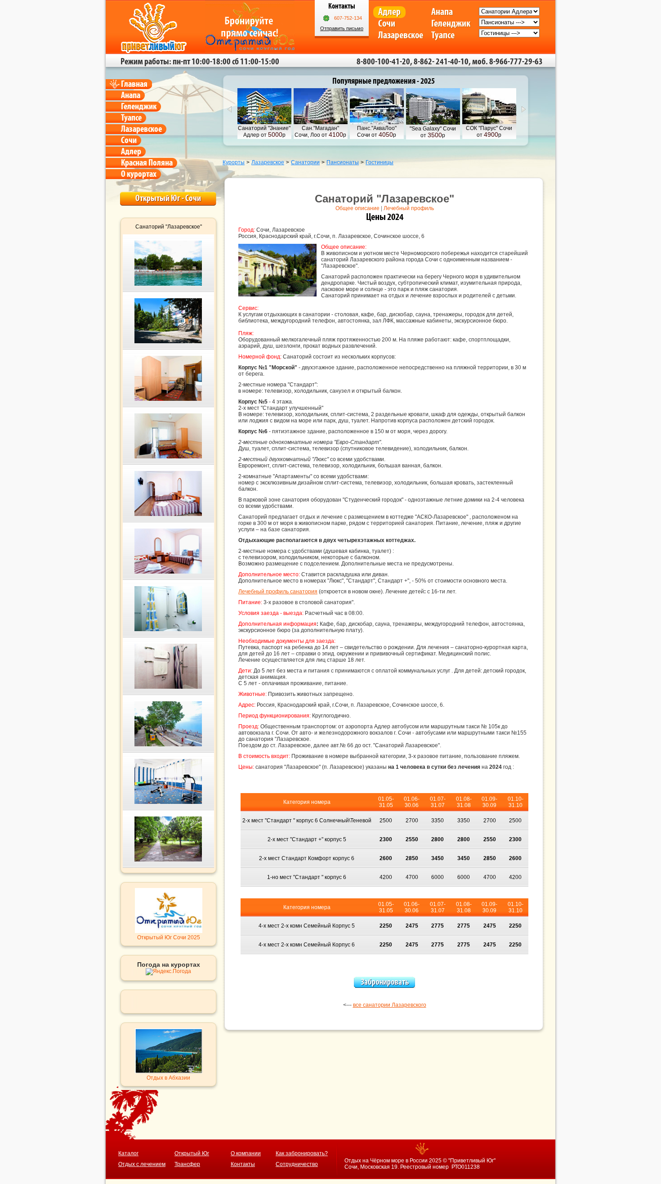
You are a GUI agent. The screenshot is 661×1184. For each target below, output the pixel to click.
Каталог (128, 1153)
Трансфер (187, 1164)
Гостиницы (379, 162)
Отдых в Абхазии (168, 1078)
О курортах (138, 174)
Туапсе (443, 35)
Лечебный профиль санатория (277, 591)
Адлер (389, 12)
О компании (246, 1153)
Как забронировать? (302, 1153)
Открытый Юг (191, 1153)
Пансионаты (342, 162)
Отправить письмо (341, 28)
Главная (134, 84)
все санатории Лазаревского (389, 1005)
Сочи (386, 23)
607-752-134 (348, 18)
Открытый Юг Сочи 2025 (168, 937)
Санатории (305, 162)
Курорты (234, 162)
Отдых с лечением (141, 1164)
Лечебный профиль (409, 208)
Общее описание (357, 208)
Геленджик (450, 23)
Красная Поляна (147, 163)
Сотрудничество (297, 1164)
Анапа (442, 12)
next (524, 109)
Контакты (243, 1164)
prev (229, 109)
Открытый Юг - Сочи (168, 198)
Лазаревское (400, 35)
